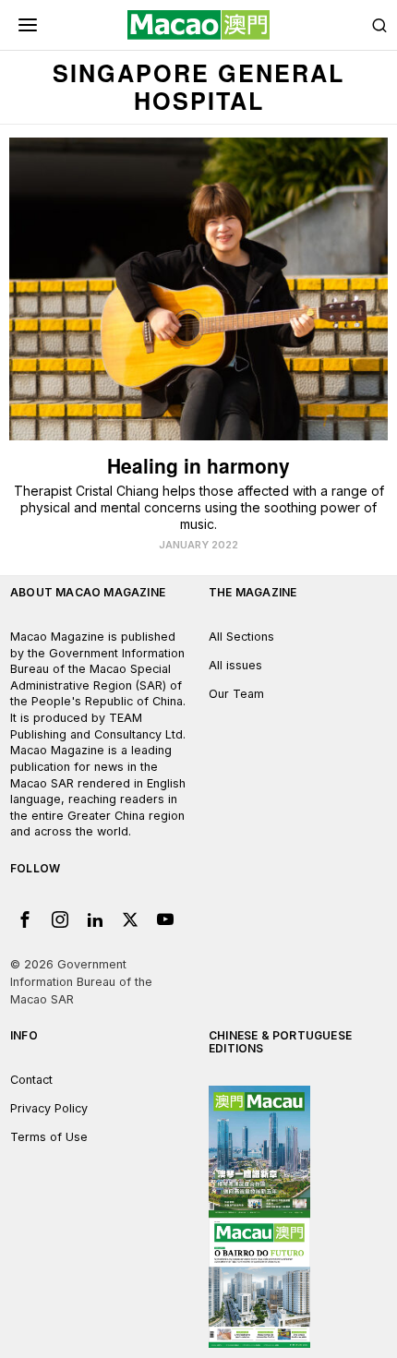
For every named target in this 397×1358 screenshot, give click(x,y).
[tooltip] (25, 919)
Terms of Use (49, 1137)
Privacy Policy (49, 1108)
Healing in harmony (198, 465)
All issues (235, 665)
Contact (31, 1080)
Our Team (236, 694)
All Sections (241, 636)
